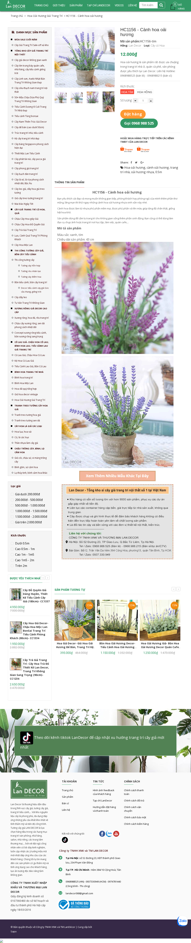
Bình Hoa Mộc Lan (24, 383)
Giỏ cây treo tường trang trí (29, 198)
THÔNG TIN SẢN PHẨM (69, 182)
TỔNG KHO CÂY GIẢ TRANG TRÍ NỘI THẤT (31, 52)
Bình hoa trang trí (24, 377)
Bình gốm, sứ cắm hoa (26, 467)
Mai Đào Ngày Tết (24, 203)
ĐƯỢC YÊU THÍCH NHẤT (26, 578)
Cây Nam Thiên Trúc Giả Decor (31, 121)
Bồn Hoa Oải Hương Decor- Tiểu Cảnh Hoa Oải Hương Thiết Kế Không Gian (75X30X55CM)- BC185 (117, 649)
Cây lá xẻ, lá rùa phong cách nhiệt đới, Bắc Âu (29, 181)
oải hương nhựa (142, 172)
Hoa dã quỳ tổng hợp (26, 388)
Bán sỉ (65, 803)
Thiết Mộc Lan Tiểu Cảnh (27, 153)
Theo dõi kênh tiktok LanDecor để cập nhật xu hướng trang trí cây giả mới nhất (92, 742)
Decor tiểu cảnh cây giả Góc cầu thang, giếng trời (35, 290)
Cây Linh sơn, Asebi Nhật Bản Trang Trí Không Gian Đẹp (30, 80)
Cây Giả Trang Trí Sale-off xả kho (32, 45)
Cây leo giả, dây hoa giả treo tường (30, 190)
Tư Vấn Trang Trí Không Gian (30, 302)
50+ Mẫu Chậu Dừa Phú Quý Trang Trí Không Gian (29, 99)
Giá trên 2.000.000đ (28, 522)
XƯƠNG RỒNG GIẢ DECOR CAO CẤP (31, 310)
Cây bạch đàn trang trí (26, 174)
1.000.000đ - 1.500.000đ (30, 511)
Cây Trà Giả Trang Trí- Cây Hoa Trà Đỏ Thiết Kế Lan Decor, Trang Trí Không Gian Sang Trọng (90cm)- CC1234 (29, 669)
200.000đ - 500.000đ (28, 500)
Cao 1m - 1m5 (24, 554)
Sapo (14, 931)
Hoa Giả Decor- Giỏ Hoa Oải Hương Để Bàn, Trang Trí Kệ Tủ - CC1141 (74, 647)
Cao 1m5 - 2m (24, 560)
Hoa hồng (144, 92)
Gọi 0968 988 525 (139, 123)
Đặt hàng (133, 114)
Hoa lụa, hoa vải (23, 431)
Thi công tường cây (24, 259)
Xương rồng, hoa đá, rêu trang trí (32, 317)
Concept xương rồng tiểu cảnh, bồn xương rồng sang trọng (31, 334)
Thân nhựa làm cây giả (26, 443)
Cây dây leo (21, 297)
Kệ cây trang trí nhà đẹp (27, 138)
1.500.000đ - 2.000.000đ (30, 517)
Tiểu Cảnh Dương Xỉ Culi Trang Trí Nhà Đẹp (30, 108)
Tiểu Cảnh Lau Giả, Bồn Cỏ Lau (30, 366)
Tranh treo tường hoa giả (28, 414)
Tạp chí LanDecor (98, 5)
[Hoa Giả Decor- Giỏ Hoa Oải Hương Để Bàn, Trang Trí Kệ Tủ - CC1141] (74, 620)
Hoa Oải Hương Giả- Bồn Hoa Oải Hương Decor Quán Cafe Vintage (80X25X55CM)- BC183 (160, 647)
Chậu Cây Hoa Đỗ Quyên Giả (30, 224)
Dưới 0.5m (21, 543)
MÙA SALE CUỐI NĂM (26, 39)
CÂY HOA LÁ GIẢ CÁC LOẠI (28, 426)
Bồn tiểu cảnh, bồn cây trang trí (31, 282)
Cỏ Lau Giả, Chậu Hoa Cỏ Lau (30, 355)
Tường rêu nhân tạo (31, 271)
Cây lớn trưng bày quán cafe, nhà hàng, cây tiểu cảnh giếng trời (30, 69)
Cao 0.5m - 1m (24, 549)
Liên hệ (66, 810)
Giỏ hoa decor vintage (26, 394)
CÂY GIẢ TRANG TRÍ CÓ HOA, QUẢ (30, 211)
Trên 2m (20, 566)
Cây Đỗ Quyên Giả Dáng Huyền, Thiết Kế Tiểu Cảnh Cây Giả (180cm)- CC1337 (36, 595)
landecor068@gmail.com (79, 893)
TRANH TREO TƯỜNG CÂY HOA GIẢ (31, 407)
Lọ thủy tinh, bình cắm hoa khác (31, 472)
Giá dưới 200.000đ (27, 494)
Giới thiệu (59, 5)
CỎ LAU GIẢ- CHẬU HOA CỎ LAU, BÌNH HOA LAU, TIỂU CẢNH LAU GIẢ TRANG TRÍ (32, 346)
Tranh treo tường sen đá (27, 420)
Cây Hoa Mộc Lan (24, 245)
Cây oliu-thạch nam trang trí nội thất (31, 89)
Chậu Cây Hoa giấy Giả (26, 218)
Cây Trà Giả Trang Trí (26, 230)
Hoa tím (127, 92)
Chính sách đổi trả (134, 800)
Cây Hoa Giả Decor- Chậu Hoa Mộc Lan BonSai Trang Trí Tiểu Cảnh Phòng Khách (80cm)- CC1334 (29, 630)
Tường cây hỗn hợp (30, 265)
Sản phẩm (76, 5)
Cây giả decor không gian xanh (31, 60)
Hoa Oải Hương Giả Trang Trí (30, 400)
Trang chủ (67, 790)
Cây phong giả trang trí (27, 168)
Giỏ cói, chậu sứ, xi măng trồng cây (31, 459)
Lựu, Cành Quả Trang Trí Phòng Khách (31, 237)
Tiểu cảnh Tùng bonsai (26, 116)
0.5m (158, 172)
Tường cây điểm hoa (31, 276)
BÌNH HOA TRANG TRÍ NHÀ (29, 372)
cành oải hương (158, 167)
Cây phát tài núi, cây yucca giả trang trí (30, 160)
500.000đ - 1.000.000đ (29, 505)
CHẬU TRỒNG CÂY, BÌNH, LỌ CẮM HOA (29, 450)
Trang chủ (41, 5)
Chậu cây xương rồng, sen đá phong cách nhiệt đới (30, 325)
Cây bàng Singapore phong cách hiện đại (32, 146)
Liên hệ (132, 5)
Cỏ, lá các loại (22, 437)
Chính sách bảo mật (135, 817)
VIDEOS (119, 5)
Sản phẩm (67, 796)
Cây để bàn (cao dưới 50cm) (29, 127)
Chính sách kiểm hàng (136, 824)
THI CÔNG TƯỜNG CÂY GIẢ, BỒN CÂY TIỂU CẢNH (29, 252)
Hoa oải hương (134, 167)
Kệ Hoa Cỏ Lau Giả (24, 360)
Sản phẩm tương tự (69, 589)
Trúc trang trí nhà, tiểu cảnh (29, 132)
